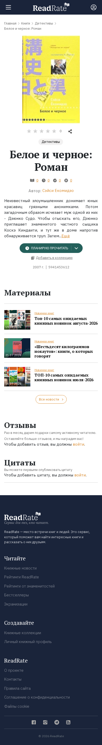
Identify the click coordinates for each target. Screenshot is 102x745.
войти (78, 444)
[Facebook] (34, 722)
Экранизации (15, 604)
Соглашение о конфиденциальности (37, 697)
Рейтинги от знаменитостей (29, 586)
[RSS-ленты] (68, 722)
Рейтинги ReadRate (21, 576)
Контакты (12, 679)
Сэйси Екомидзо (58, 190)
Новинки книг (44, 313)
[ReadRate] (51, 7)
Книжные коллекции (22, 632)
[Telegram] (57, 722)
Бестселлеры (16, 594)
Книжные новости (20, 568)
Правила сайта (17, 688)
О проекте (14, 670)
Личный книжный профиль (28, 641)
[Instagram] (45, 722)
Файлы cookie (16, 706)
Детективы (51, 142)
